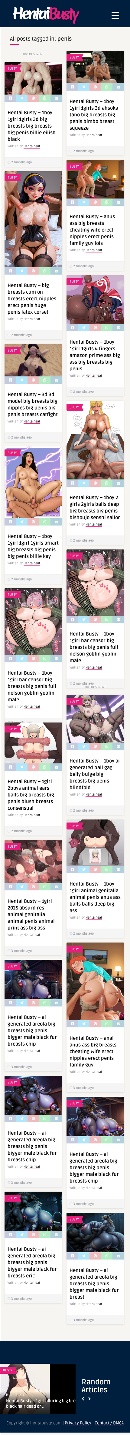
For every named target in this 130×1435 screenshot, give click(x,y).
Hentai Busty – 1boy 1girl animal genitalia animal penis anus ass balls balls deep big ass (95, 897)
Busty (74, 57)
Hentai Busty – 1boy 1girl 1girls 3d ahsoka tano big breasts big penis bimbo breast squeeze (94, 114)
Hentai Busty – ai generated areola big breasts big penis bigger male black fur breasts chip (32, 1030)
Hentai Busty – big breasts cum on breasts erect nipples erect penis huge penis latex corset (32, 298)
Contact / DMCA (109, 1423)
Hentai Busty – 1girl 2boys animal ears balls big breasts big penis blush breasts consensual (31, 795)
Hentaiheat (94, 135)
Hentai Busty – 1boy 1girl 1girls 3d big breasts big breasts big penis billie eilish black (32, 126)
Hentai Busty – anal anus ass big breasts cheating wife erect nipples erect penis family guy (93, 1051)
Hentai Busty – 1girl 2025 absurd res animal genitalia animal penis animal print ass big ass (31, 914)
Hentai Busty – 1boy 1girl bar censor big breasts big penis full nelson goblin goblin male (94, 647)
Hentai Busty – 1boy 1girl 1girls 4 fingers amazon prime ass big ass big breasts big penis (95, 355)
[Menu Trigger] (115, 15)
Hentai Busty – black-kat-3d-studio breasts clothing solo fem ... (39, 1403)
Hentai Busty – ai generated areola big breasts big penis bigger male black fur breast (94, 1283)
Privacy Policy (78, 1423)
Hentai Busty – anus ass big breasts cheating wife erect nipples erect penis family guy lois (92, 230)
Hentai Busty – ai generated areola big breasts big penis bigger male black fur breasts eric (32, 1262)
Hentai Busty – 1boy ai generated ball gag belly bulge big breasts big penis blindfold (95, 774)
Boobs (8, 1370)
